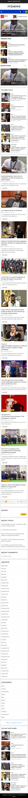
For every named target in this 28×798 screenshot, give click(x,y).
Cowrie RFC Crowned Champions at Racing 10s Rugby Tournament (17, 60)
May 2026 (3, 574)
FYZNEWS (14, 6)
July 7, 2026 (7, 488)
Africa (2, 686)
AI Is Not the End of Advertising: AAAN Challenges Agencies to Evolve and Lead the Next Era (13, 382)
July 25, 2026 (14, 142)
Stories (3, 708)
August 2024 (4, 619)
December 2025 (5, 588)
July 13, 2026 (8, 454)
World (7, 480)
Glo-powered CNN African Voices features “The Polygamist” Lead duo (12, 416)
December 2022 (5, 648)
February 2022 (5, 671)
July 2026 (3, 568)
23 (18, 501)
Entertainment (5, 410)
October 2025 (4, 594)
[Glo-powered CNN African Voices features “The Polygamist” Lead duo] (14, 403)
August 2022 (4, 659)
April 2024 (3, 625)
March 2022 (4, 668)
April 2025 (3, 597)
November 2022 (5, 651)
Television (12, 410)
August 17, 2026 (15, 120)
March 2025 (4, 600)
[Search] (24, 11)
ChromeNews (20, 795)
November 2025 (5, 591)
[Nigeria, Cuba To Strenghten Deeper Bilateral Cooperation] (14, 473)
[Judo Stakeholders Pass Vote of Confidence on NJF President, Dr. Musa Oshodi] (5, 97)
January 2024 (4, 634)
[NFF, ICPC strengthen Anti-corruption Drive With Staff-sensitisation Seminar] (14, 437)
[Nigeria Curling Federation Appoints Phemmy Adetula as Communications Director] (4, 52)
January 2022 (4, 673)
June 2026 (3, 571)
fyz (3, 35)
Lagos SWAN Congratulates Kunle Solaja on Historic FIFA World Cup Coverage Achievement (18, 138)
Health (3, 694)
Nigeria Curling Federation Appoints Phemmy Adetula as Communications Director (16, 53)
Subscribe (26, 12)
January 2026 (4, 585)
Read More (4, 188)
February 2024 (5, 631)
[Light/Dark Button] (21, 11)
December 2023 (5, 636)
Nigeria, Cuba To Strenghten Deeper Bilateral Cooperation (13, 486)
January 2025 (4, 605)
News (12, 144)
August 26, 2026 (9, 35)
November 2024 (5, 611)
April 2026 (3, 577)
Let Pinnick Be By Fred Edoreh (16, 45)
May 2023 (3, 642)
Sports (3, 26)
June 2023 (3, 639)
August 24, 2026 (12, 46)
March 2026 (4, 580)
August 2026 (4, 565)
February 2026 (5, 583)
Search (4, 510)
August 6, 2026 (12, 62)
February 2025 (5, 602)
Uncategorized (5, 714)
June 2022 (3, 662)
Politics (3, 703)
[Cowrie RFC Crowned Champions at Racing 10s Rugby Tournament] (4, 60)
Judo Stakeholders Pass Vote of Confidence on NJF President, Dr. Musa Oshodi (14, 31)
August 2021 (4, 676)
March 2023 (4, 645)
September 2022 (5, 656)
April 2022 (3, 665)
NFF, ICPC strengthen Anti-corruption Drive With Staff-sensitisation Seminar (11, 450)
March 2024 (4, 628)
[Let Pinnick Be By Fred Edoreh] (4, 44)
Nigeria (15, 144)
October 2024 (4, 614)
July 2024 (3, 622)
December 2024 (5, 608)
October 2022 (4, 654)
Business (3, 689)
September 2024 (5, 617)
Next (21, 501)
